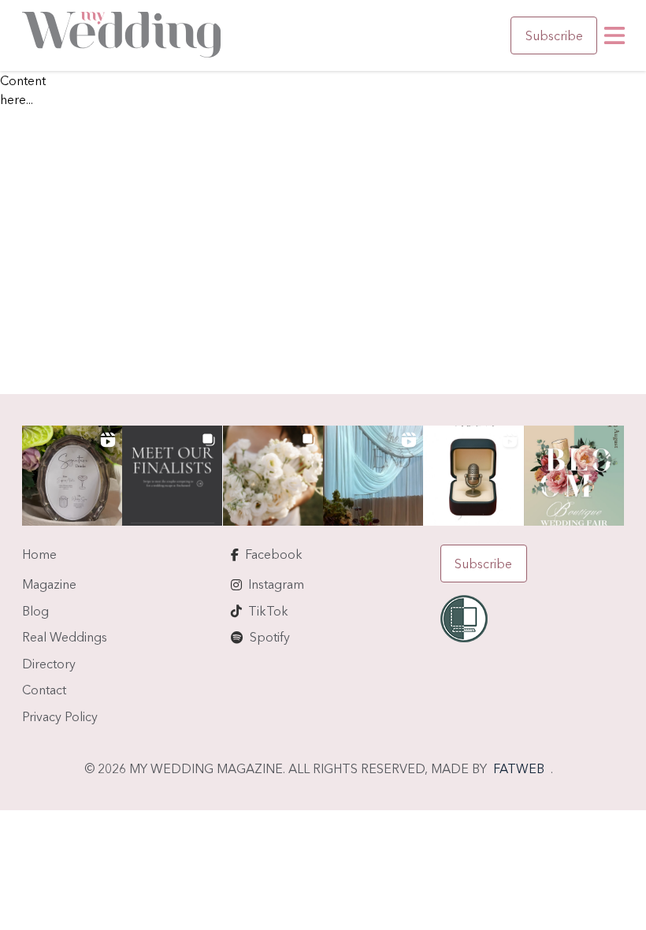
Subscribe (554, 35)
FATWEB (518, 768)
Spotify (270, 637)
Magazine (49, 584)
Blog (35, 611)
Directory (49, 663)
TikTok (268, 611)
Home (39, 554)
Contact (44, 690)
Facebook (274, 554)
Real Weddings (64, 637)
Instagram (276, 584)
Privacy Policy (60, 716)
